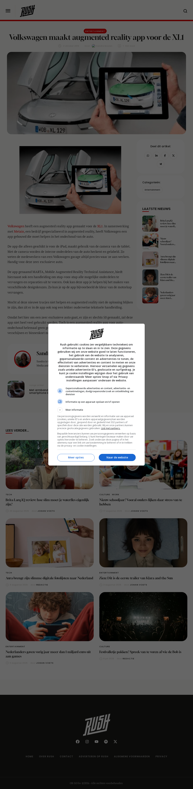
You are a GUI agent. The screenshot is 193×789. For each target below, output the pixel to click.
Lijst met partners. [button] (110, 428)
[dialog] (96, 395)
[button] (96, 410)
